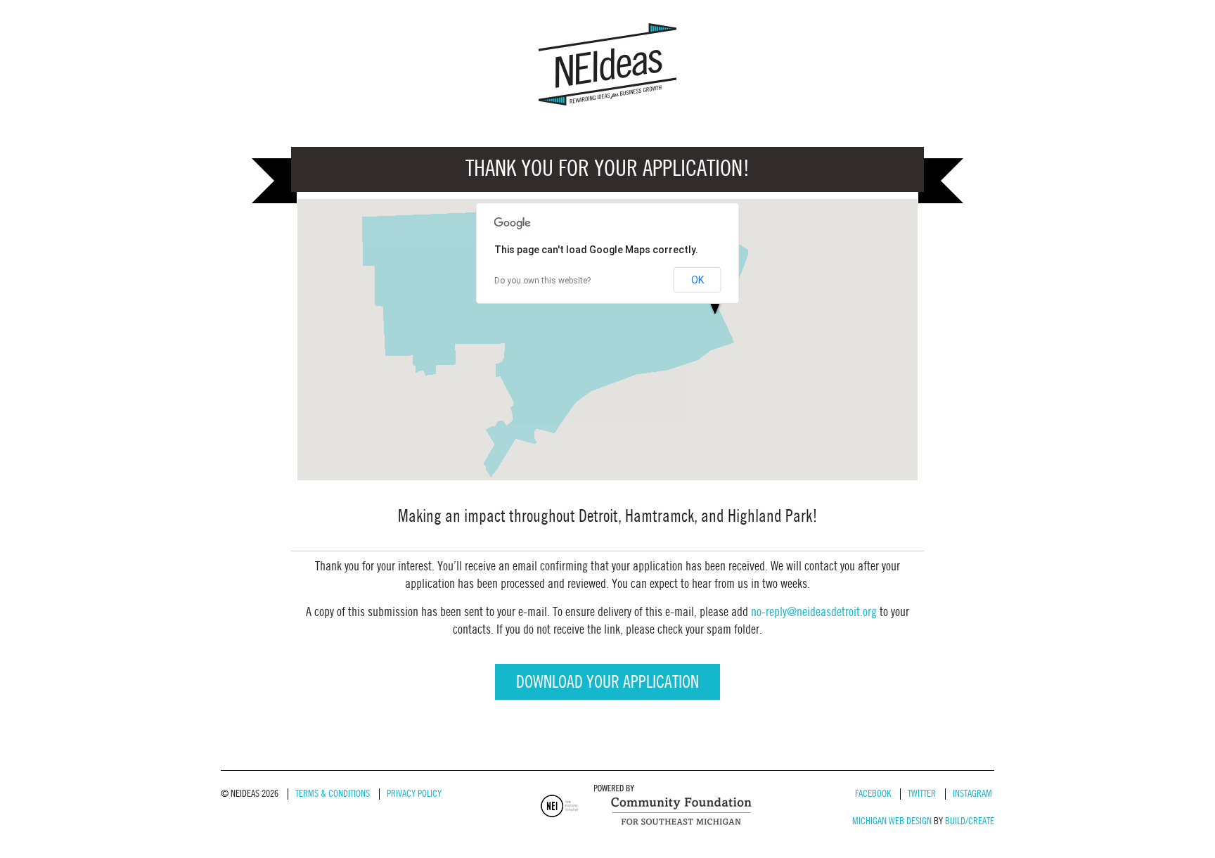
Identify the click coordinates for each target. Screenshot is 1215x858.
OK (697, 280)
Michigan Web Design (892, 821)
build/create (969, 821)
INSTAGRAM (972, 793)
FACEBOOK (873, 793)
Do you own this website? (542, 281)
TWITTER (922, 793)
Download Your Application (607, 683)
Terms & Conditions (332, 793)
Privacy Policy (414, 793)
